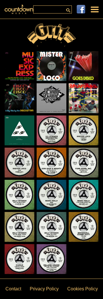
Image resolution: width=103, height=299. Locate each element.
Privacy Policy (44, 288)
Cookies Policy (82, 288)
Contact (13, 288)
